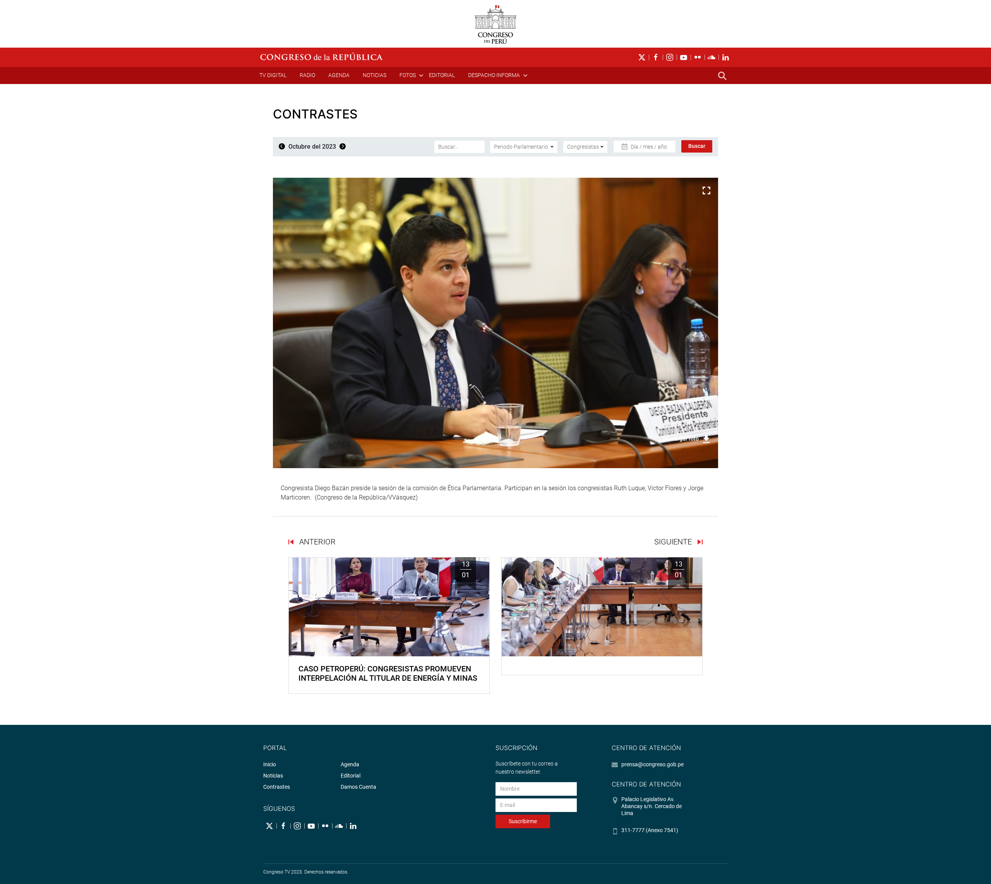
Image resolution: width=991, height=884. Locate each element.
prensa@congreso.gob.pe (652, 764)
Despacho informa (494, 75)
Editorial (442, 75)
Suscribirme (523, 821)
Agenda (339, 75)
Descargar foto (680, 439)
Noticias (374, 75)
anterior (316, 541)
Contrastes (276, 787)
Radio (307, 75)
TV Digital (272, 75)
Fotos (407, 75)
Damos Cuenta (358, 787)
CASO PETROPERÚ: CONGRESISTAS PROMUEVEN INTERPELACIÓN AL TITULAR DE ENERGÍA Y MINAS (387, 673)
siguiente (674, 541)
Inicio (269, 764)
